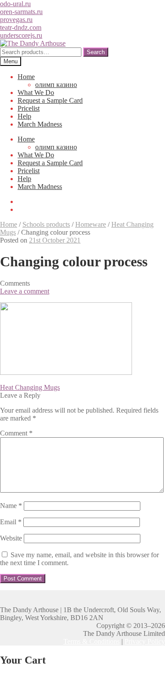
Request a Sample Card (50, 100)
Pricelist (29, 108)
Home (26, 76)
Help (24, 116)
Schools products (46, 224)
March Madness (40, 124)
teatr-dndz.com (20, 27)
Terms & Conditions (91, 641)
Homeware (90, 224)
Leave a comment (24, 291)
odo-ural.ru (15, 3)
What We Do (36, 92)
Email (11, 522)
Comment (16, 433)
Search (96, 52)
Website (11, 538)
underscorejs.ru (21, 35)
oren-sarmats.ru (21, 11)
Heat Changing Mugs (30, 387)
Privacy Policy (145, 641)
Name (11, 505)
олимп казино (56, 84)
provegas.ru (16, 19)
